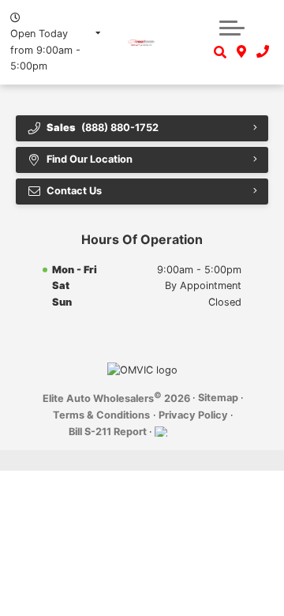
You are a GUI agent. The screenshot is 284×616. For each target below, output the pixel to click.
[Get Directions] (242, 52)
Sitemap (218, 398)
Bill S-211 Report (108, 432)
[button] (232, 27)
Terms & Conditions (101, 415)
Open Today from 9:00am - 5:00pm (45, 50)
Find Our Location (90, 159)
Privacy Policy (193, 415)
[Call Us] (262, 52)
